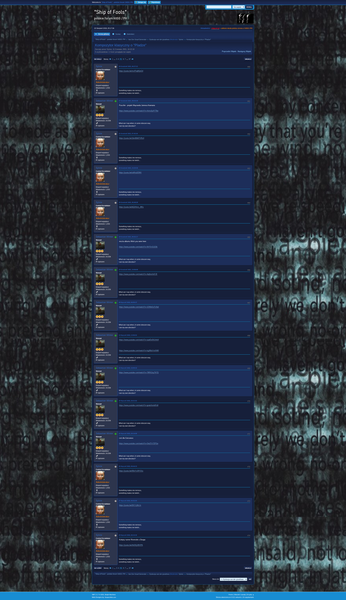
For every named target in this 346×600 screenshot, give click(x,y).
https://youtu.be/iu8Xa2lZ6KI (130, 173)
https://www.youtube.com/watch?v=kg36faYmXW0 (139, 351)
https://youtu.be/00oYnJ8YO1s (131, 471)
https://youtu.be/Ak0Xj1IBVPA (131, 545)
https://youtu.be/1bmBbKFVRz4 (131, 138)
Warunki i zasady (240, 594)
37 (130, 59)
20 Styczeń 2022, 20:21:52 (128, 401)
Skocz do (215, 579)
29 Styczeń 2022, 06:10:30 (128, 535)
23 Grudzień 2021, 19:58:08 (128, 269)
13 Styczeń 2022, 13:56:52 (128, 335)
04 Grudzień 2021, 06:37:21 (128, 66)
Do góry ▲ (250, 594)
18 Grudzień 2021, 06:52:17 (128, 237)
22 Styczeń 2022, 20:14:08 (128, 433)
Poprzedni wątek (229, 51)
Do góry (98, 568)
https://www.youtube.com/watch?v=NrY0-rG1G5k (138, 247)
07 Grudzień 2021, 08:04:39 (128, 101)
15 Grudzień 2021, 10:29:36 (128, 168)
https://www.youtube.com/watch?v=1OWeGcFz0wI (139, 307)
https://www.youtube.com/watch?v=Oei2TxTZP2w (138, 443)
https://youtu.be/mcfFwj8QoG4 (131, 71)
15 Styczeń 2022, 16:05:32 (128, 368)
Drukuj (248, 59)
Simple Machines (110, 594)
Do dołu (97, 59)
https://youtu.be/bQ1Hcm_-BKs (131, 207)
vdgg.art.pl (215, 28)
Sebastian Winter (104, 100)
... (115, 59)
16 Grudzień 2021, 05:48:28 (128, 202)
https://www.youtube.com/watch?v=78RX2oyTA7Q (139, 372)
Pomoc (231, 594)
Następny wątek (244, 51)
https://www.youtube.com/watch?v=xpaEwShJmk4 (139, 340)
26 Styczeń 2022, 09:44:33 (128, 466)
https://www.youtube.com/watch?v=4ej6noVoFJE (138, 274)
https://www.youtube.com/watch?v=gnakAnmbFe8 (138, 405)
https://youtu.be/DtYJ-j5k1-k (130, 505)
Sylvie (181, 40)
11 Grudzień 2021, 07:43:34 (128, 133)
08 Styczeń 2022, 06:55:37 (128, 302)
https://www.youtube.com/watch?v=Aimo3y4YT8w (138, 111)
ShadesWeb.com (110, 597)
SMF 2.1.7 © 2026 (98, 594)
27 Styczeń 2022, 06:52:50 (128, 501)
